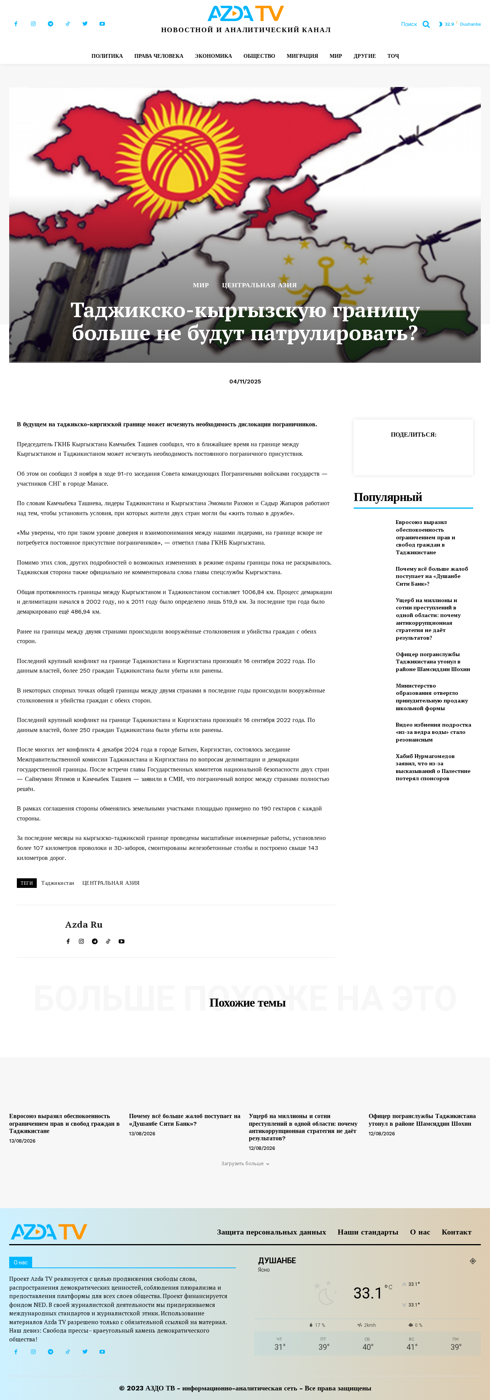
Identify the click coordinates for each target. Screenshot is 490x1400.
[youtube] (121, 940)
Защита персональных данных (271, 1231)
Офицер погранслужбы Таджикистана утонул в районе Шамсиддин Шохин (433, 661)
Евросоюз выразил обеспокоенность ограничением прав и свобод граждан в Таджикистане (425, 536)
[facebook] (68, 940)
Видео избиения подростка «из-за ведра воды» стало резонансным (433, 732)
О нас (420, 1231)
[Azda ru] (35, 931)
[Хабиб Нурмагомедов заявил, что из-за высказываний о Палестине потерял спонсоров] (371, 764)
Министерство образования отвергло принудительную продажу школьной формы (432, 697)
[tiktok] (108, 940)
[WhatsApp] (405, 453)
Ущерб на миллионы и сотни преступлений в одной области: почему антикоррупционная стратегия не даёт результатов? (428, 618)
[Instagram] (33, 24)
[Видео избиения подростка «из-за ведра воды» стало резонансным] (371, 731)
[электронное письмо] (423, 453)
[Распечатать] (441, 453)
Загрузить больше (242, 1163)
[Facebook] (16, 24)
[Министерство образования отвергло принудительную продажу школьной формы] (371, 694)
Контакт (457, 1231)
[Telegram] (50, 24)
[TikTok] (67, 24)
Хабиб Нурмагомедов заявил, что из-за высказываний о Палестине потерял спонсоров (433, 767)
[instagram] (81, 940)
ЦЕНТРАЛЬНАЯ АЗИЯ (259, 285)
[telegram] (95, 940)
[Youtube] (102, 24)
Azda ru (84, 924)
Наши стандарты (368, 1231)
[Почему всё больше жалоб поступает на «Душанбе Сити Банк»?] (371, 575)
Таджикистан (58, 883)
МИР (201, 285)
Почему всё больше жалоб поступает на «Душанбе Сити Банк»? (432, 576)
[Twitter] (84, 24)
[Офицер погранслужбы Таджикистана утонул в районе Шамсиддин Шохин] (371, 661)
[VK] (476, 453)
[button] (418, 24)
